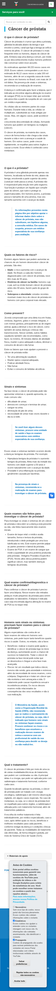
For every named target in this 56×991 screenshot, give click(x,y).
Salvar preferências (21, 962)
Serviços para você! (13, 12)
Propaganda (20, 940)
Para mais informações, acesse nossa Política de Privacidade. (25, 899)
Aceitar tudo (19, 981)
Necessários (20, 907)
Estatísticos (20, 921)
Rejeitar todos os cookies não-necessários (27, 973)
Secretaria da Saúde (36, 4)
